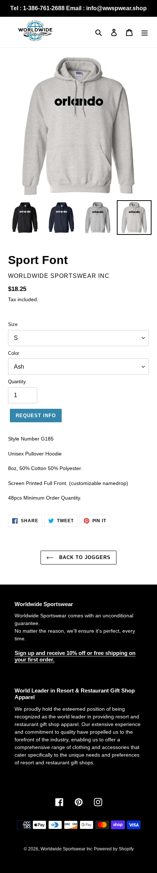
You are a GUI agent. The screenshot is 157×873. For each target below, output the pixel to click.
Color (13, 353)
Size (13, 324)
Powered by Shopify (114, 848)
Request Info (36, 415)
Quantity (17, 381)
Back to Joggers (84, 557)
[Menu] (144, 32)
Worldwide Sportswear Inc (66, 848)
